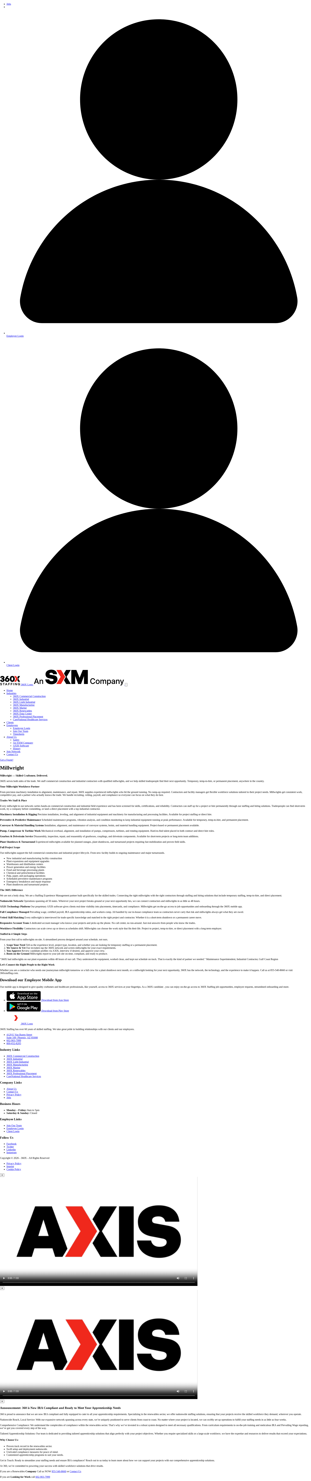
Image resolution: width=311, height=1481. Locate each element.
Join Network (13, 751)
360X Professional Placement (28, 716)
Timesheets (18, 734)
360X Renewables (22, 710)
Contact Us (12, 754)
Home (9, 690)
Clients (10, 722)
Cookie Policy (13, 1169)
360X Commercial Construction (29, 696)
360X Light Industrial (24, 702)
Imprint (10, 1166)
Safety (16, 739)
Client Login (12, 1131)
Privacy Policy (13, 1094)
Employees (12, 725)
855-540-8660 (59, 1471)
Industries (11, 693)
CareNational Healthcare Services (30, 719)
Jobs (8, 4)
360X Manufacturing (24, 705)
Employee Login (21, 728)
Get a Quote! (6, 760)
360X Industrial (21, 699)
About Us (11, 737)
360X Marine (20, 707)
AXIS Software (21, 745)
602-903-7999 (13, 1040)
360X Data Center (22, 713)
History (17, 748)
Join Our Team (20, 731)
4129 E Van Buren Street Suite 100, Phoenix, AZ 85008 (22, 1036)
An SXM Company (23, 742)
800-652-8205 (13, 1043)
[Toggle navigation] (126, 684)
